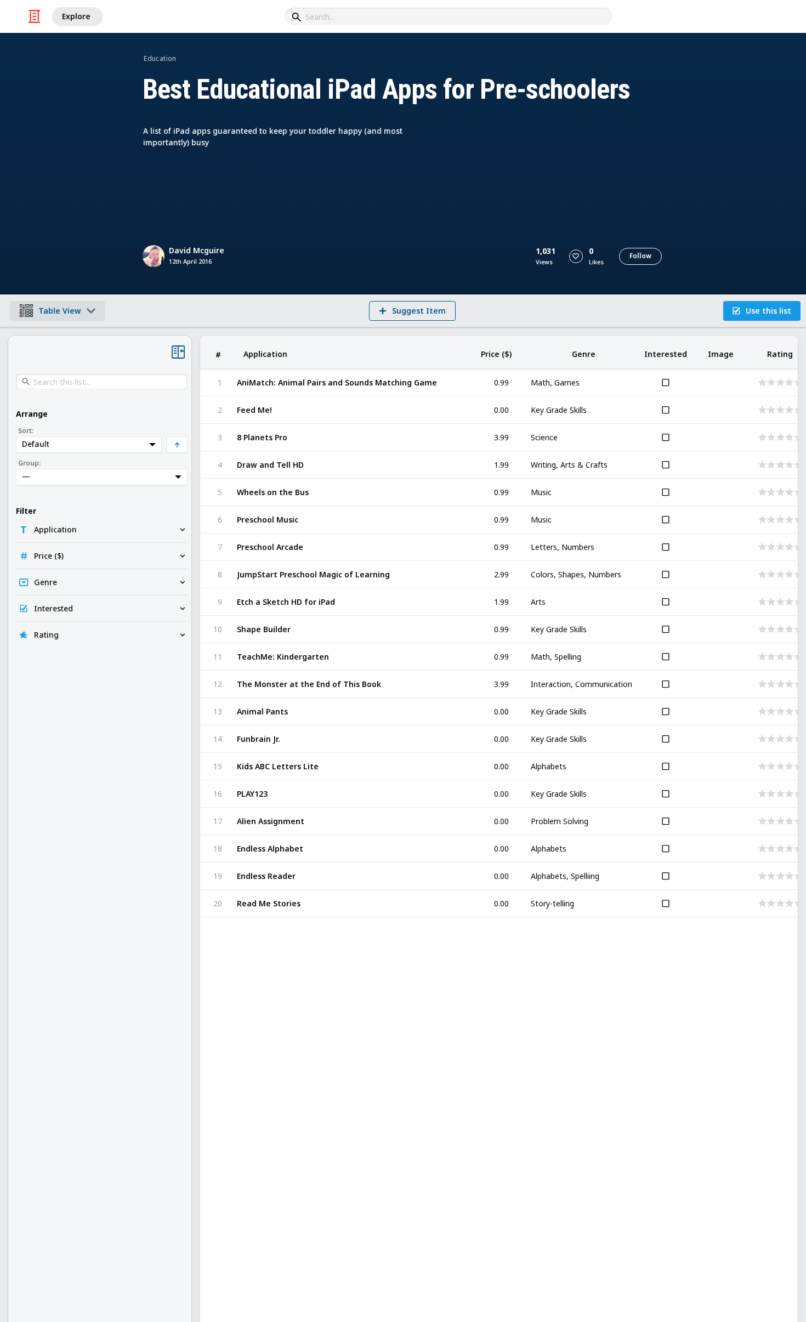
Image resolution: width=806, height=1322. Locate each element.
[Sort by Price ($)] (496, 352)
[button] (576, 256)
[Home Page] (34, 16)
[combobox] (448, 16)
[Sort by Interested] (665, 352)
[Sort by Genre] (583, 352)
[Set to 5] (797, 383)
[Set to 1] (761, 383)
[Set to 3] (779, 383)
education (160, 58)
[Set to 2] (770, 383)
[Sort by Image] (720, 352)
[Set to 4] (788, 383)
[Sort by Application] (350, 352)
